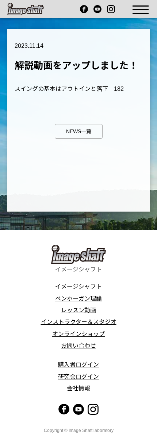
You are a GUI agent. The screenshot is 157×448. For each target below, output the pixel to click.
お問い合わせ (78, 346)
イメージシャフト (78, 286)
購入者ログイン (78, 365)
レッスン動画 (78, 310)
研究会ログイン (78, 377)
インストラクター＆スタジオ (78, 322)
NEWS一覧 (78, 131)
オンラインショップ (78, 334)
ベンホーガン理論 (78, 299)
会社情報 (78, 388)
